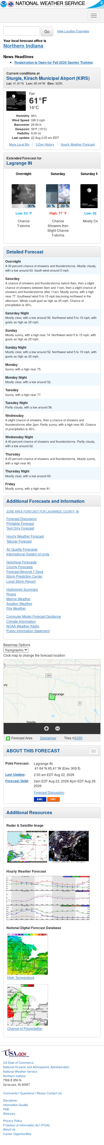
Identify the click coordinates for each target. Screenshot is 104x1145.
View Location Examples (73, 31)
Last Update (14, 774)
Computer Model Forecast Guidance (33, 616)
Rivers (11, 594)
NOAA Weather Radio (22, 626)
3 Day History (45, 144)
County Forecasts (19, 566)
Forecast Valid (16, 780)
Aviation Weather (19, 603)
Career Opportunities (17, 1133)
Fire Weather (16, 608)
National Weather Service (20, 1071)
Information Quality (15, 1104)
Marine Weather (18, 598)
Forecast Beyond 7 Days (24, 571)
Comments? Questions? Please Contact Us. (33, 1093)
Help (6, 1109)
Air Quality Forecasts (21, 549)
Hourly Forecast (78, 144)
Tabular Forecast (19, 541)
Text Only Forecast (20, 528)
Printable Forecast (20, 523)
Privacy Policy (12, 1120)
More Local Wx (19, 144)
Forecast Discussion (21, 518)
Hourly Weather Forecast (25, 536)
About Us (9, 1129)
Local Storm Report (20, 581)
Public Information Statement (28, 630)
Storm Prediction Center (24, 576)
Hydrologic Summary (22, 589)
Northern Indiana (23, 45)
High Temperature (20, 977)
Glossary (9, 1113)
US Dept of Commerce (18, 1062)
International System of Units (27, 553)
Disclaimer (48, 737)
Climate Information (21, 621)
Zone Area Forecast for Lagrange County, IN (42, 511)
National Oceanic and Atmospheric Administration (36, 1067)
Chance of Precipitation (24, 1028)
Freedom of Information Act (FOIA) (26, 1125)
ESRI (78, 737)
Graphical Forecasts (21, 562)
